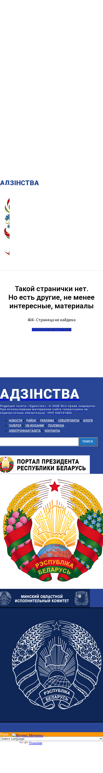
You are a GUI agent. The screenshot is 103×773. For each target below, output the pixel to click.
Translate (35, 743)
